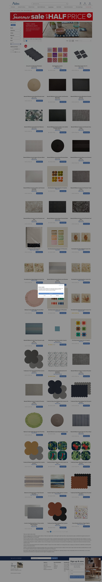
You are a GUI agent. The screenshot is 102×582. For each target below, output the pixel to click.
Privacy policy (61, 285)
